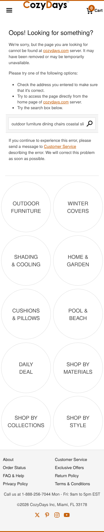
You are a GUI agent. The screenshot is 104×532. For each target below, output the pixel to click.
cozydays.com (56, 50)
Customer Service (60, 146)
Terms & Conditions (72, 483)
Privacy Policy (15, 483)
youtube (66, 515)
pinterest (47, 515)
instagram (57, 515)
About (8, 459)
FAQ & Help (13, 475)
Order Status (14, 467)
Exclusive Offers (69, 467)
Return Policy (67, 475)
